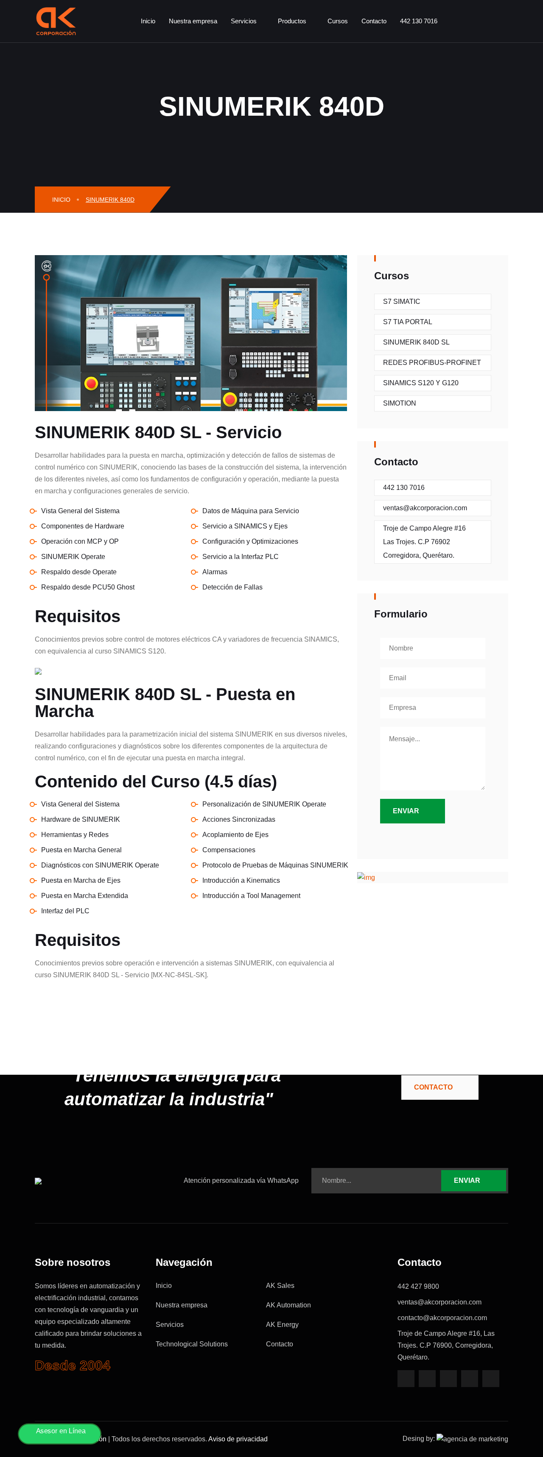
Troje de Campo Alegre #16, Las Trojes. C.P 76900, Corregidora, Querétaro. (446, 1345)
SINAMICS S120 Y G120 (421, 382)
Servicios (244, 21)
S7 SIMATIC (401, 301)
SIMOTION (399, 403)
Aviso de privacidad (238, 1439)
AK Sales (280, 1285)
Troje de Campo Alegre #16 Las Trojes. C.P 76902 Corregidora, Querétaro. (424, 542)
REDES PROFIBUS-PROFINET (432, 362)
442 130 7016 (418, 21)
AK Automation (288, 1305)
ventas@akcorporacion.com (425, 508)
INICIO (60, 199)
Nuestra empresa (193, 21)
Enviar (406, 811)
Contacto (373, 21)
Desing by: (420, 1438)
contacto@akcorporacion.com (442, 1317)
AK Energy (282, 1324)
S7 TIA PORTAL (407, 321)
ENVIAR (467, 1180)
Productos (292, 21)
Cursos (337, 21)
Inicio (148, 21)
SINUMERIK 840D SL (416, 342)
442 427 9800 (418, 1286)
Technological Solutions (192, 1344)
